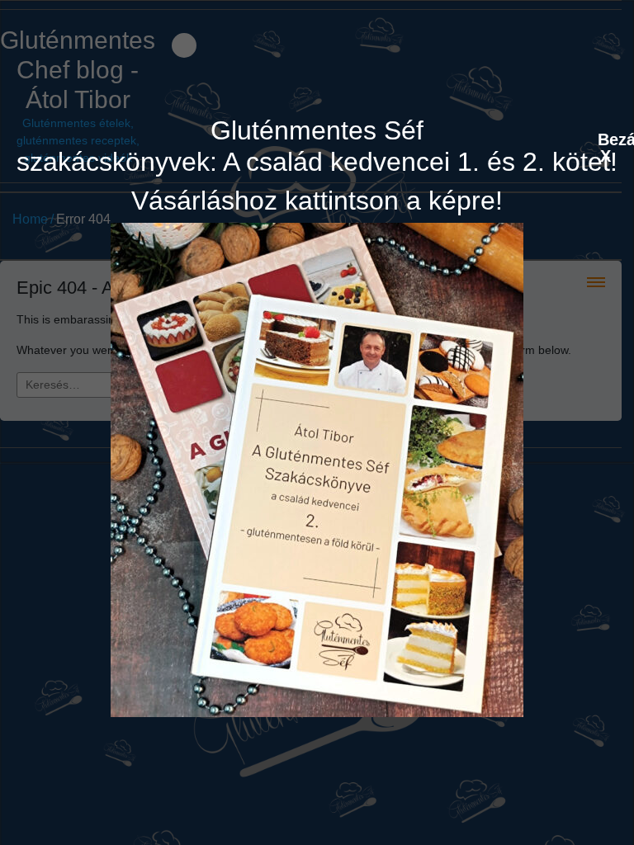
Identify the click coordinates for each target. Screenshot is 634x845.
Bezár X (606, 138)
